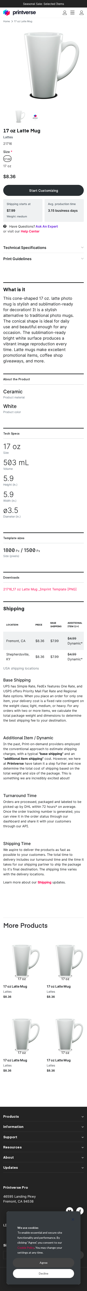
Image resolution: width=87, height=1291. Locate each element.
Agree (44, 1262)
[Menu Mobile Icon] (72, 12)
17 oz (7, 159)
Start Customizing (43, 190)
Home (6, 21)
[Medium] (69, 1211)
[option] (43, 65)
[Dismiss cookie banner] (72, 1219)
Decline (43, 1273)
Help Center (30, 231)
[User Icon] (65, 13)
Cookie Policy (25, 1247)
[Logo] (19, 12)
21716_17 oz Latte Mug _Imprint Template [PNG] (40, 589)
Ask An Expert (47, 226)
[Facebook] (80, 1211)
